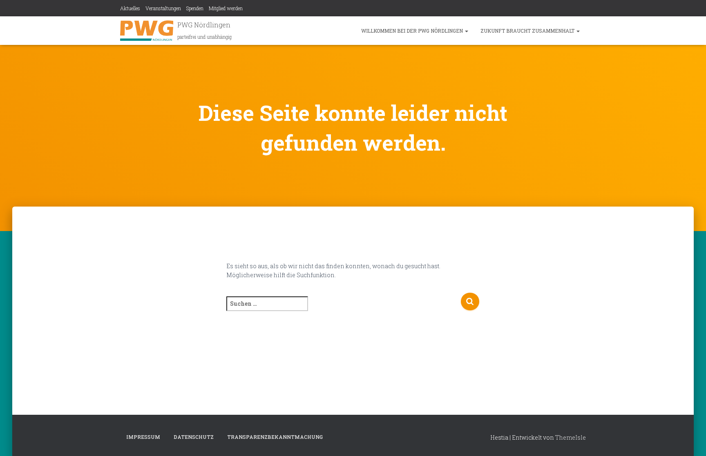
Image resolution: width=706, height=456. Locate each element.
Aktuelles (130, 8)
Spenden (194, 8)
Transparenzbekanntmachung (275, 437)
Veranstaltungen (163, 8)
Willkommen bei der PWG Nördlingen (412, 30)
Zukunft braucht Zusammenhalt (528, 30)
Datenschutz (194, 437)
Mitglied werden (226, 8)
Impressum (143, 437)
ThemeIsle (570, 437)
